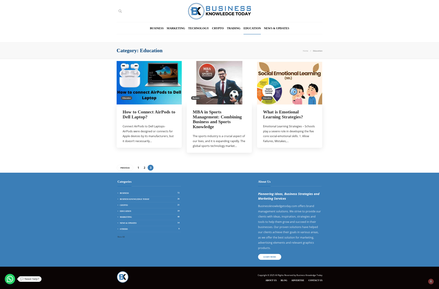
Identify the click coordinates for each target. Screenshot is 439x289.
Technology (198, 28)
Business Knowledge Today (150, 199)
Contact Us (315, 280)
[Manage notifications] (431, 281)
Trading (233, 28)
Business (157, 28)
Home (305, 50)
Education (252, 28)
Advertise (297, 280)
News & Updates (276, 28)
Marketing (176, 28)
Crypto (218, 28)
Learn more (269, 257)
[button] (10, 279)
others (150, 229)
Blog (284, 280)
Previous (125, 167)
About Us (271, 280)
